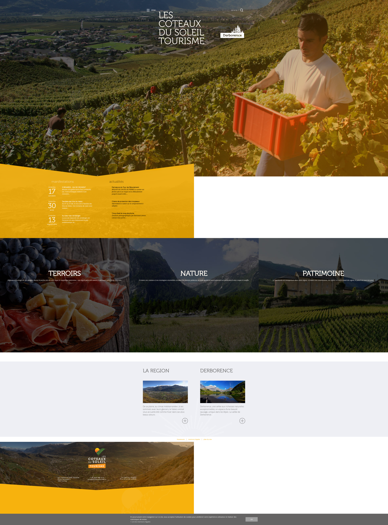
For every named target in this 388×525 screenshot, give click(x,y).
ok (251, 519)
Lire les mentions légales (141, 522)
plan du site (208, 439)
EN (236, 10)
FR (232, 10)
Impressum (181, 439)
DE (234, 10)
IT (238, 10)
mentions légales (194, 439)
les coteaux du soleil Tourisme (181, 28)
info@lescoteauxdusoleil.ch (97, 479)
